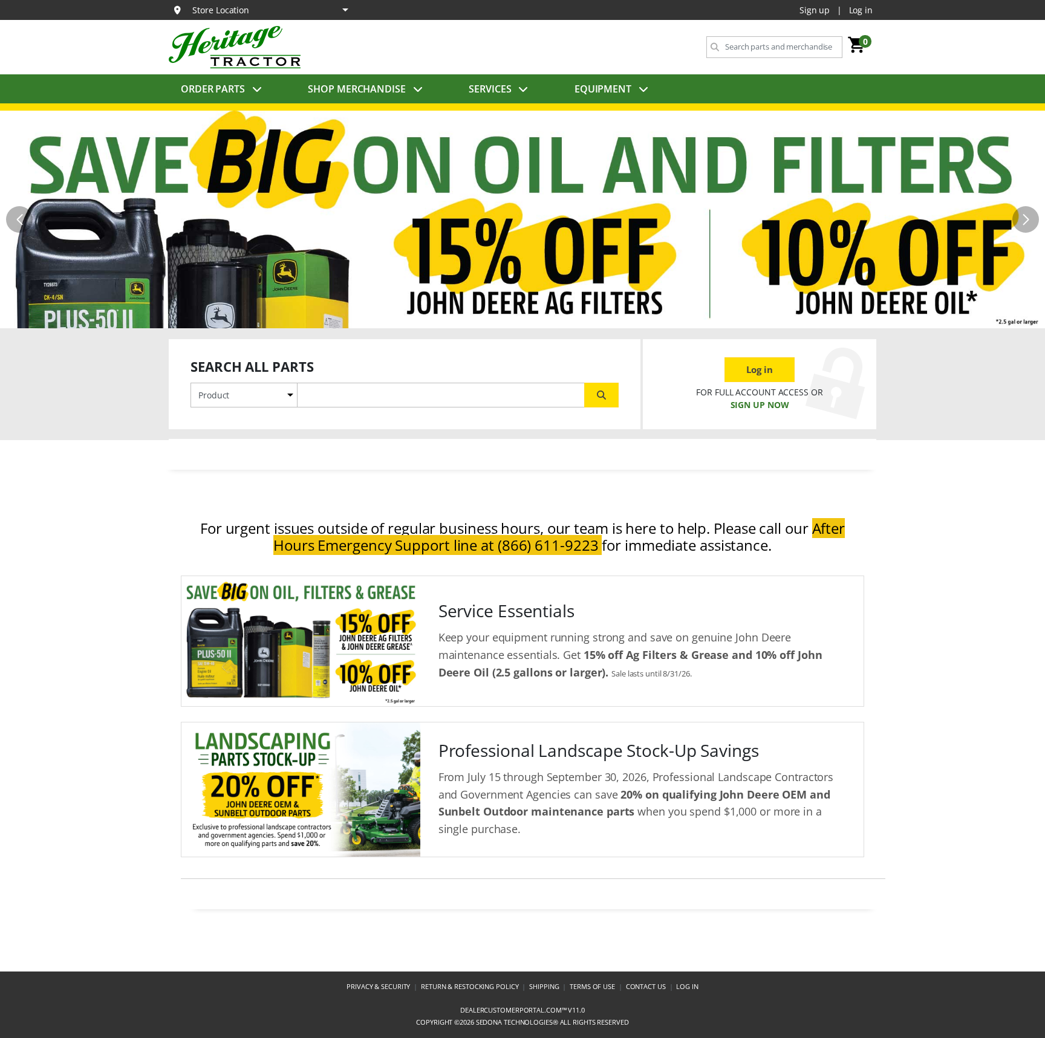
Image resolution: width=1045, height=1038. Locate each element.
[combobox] (774, 47)
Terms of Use (592, 986)
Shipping (544, 986)
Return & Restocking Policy (469, 986)
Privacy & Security (378, 986)
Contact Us (646, 986)
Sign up (814, 10)
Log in (861, 10)
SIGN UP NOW (760, 404)
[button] (512, 318)
